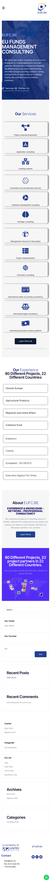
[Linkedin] (40, 856)
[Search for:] (25, 609)
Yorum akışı (9, 771)
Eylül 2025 (8, 728)
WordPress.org (10, 775)
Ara (5, 649)
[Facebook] (33, 856)
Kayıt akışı (8, 767)
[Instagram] (37, 856)
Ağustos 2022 (10, 732)
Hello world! (9, 626)
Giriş (6, 763)
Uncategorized (10, 747)
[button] (3, 8)
